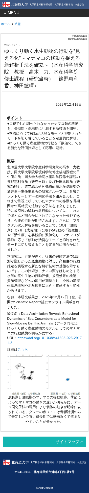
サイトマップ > (69, 442)
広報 (18, 24)
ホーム (5, 24)
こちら (23, 349)
